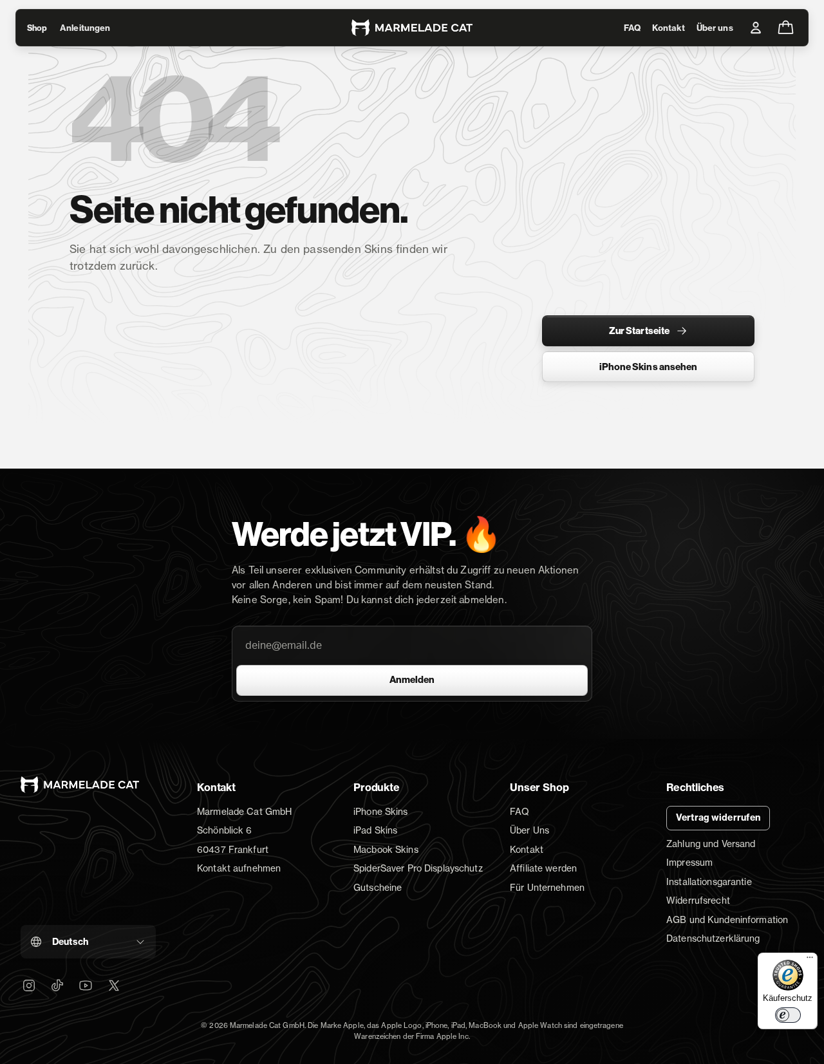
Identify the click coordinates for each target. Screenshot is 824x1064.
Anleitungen (85, 28)
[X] (114, 985)
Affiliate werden (543, 868)
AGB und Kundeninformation (727, 919)
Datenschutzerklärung (713, 938)
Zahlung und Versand (710, 843)
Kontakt (669, 28)
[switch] (788, 1015)
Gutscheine (377, 887)
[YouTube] (85, 985)
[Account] (755, 27)
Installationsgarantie (709, 881)
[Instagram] (29, 985)
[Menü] (810, 960)
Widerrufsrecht (698, 900)
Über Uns (529, 830)
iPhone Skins (380, 811)
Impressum (689, 862)
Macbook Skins (385, 849)
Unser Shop (539, 787)
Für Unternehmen (547, 887)
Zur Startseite (639, 331)
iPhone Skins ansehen (648, 367)
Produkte (376, 787)
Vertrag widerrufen (718, 817)
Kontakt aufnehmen (239, 868)
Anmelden (412, 680)
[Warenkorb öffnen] (785, 28)
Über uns (715, 28)
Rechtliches (695, 787)
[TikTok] (57, 985)
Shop (37, 28)
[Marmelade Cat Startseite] (412, 28)
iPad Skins (375, 830)
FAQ (632, 28)
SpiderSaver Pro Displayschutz (418, 868)
